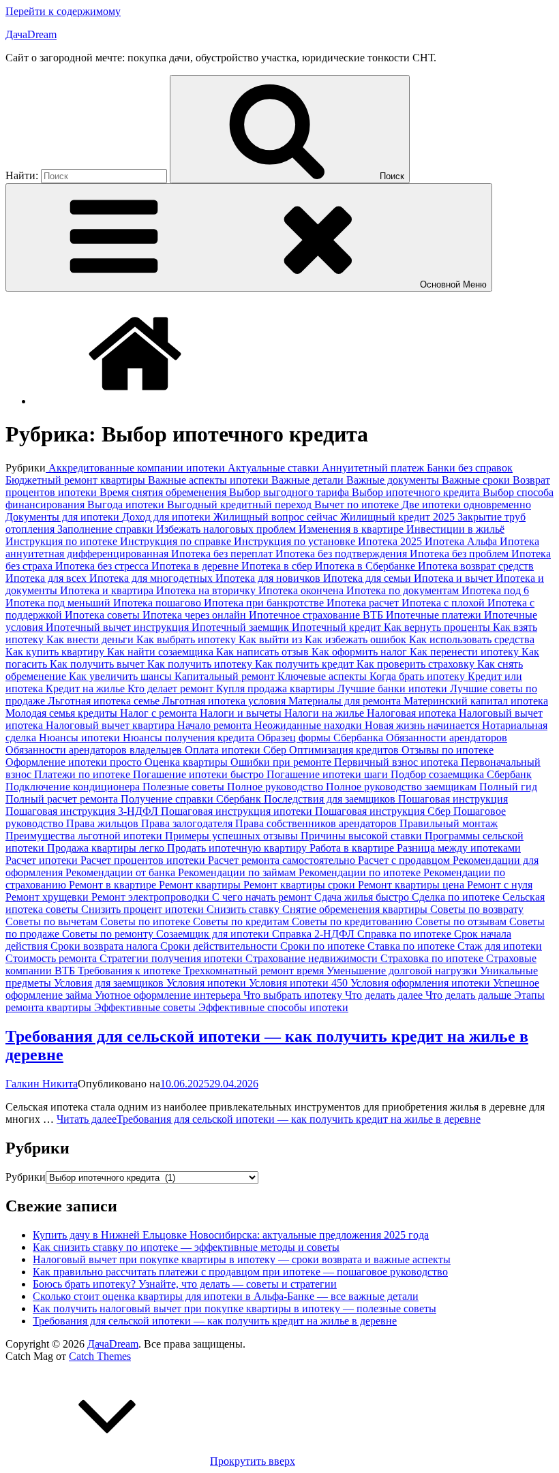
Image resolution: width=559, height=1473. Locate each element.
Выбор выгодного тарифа (290, 492)
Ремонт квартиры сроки (300, 884)
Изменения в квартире (352, 529)
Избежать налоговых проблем (227, 529)
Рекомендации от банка (121, 872)
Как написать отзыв (264, 651)
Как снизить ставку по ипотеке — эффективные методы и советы (186, 1247)
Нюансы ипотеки (81, 737)
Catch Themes (100, 1356)
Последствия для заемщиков (331, 799)
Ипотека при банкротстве (265, 602)
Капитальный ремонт (226, 676)
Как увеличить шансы (122, 676)
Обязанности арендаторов (446, 737)
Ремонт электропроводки (151, 897)
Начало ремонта (215, 725)
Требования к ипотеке (130, 970)
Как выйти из (272, 639)
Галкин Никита (41, 1083)
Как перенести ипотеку (466, 651)
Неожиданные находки (309, 725)
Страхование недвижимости (312, 958)
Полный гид (508, 786)
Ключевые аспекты (323, 676)
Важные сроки (477, 480)
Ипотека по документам (404, 590)
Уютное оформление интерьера (169, 995)
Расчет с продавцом (405, 860)
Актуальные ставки (275, 468)
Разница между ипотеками (459, 848)
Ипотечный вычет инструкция (119, 627)
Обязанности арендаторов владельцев (95, 750)
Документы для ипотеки (63, 517)
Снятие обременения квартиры (356, 909)
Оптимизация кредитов (345, 750)
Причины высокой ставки (363, 835)
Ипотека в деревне (196, 566)
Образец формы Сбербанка (321, 737)
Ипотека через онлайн (195, 615)
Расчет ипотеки (42, 860)
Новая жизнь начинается (423, 725)
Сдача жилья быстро (363, 897)
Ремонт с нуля (499, 884)
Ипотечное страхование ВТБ (317, 615)
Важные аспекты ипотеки (209, 480)
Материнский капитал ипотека (476, 701)
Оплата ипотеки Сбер (237, 750)
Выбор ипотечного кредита (417, 492)
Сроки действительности (220, 946)
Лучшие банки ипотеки (393, 688)
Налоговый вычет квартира (111, 725)
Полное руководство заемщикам (402, 786)
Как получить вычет (98, 664)
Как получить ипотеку (201, 664)
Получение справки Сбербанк (192, 799)
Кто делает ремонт (171, 688)
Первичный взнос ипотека (397, 762)
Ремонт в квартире (114, 884)
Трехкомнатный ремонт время (255, 970)
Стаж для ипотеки (499, 946)
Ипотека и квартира (108, 590)
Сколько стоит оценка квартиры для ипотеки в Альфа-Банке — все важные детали (226, 1296)
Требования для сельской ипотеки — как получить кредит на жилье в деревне (215, 1321)
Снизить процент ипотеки (144, 909)
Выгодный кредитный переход (240, 504)
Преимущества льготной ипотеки (85, 835)
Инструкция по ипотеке (62, 541)
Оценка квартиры (187, 762)
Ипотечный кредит (338, 627)
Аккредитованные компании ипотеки (137, 468)
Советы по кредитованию (353, 921)
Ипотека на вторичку (207, 590)
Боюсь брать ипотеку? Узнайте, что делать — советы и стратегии (185, 1284)
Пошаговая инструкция (453, 799)
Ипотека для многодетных (152, 578)
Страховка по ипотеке (433, 958)
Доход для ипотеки (167, 517)
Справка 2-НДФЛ (314, 934)
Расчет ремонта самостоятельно (283, 860)
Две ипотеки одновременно (466, 504)
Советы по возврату (477, 909)
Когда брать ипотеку (418, 676)
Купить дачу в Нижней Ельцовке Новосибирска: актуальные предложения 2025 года (231, 1235)
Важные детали (308, 480)
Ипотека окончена (302, 590)
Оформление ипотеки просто (75, 762)
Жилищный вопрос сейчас (276, 517)
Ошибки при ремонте (282, 762)
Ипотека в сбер (278, 566)
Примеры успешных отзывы (233, 835)
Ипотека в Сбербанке (366, 566)
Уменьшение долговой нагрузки (403, 970)
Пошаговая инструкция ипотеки (238, 811)
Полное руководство (276, 786)
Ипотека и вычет (455, 578)
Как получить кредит (306, 664)
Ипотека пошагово (158, 602)
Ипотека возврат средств (476, 566)
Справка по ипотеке (405, 934)
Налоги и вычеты (242, 713)
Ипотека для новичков (269, 578)
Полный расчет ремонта (63, 799)
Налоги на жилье (325, 713)
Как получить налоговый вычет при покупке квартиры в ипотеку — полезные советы (234, 1308)
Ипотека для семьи (368, 578)
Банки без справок (470, 468)
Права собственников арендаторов (317, 823)
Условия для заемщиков (110, 983)
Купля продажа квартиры (276, 688)
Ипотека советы (103, 615)
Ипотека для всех (47, 578)
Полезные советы (184, 786)
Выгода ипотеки (127, 504)
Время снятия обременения (164, 492)
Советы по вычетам (52, 921)
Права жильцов (103, 823)
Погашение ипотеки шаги (329, 774)
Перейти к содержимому (63, 11)
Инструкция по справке (177, 541)
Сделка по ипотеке (457, 897)
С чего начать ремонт (263, 897)
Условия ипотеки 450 (299, 983)
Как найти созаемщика (161, 651)
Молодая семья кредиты (62, 713)
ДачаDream (31, 34)
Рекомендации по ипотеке (361, 872)
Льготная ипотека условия (225, 701)
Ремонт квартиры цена (412, 884)
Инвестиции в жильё (455, 529)
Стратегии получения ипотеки (172, 958)
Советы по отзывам (462, 921)
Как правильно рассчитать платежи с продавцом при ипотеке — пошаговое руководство (240, 1271)
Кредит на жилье (86, 688)
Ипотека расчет (364, 602)
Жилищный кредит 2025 (398, 517)
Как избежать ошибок (357, 639)
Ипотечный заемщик (242, 627)
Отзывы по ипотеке (448, 750)
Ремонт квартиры (201, 884)
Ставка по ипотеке (412, 946)
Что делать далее (385, 995)
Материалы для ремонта (346, 701)
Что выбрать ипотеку (294, 995)
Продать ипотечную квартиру (238, 848)
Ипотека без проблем (460, 553)
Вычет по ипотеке (358, 504)
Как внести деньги (91, 639)
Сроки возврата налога (105, 946)
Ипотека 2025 (391, 541)
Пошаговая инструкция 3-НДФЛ (83, 811)
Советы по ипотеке (146, 921)
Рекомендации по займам (238, 872)
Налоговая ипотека (413, 713)
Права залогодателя (188, 823)
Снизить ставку (244, 909)
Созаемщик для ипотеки (214, 934)
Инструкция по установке (296, 541)
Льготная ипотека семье (105, 701)
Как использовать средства (471, 639)
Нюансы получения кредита (190, 737)
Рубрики (25, 1177)
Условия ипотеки (207, 983)
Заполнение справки (106, 529)
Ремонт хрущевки (48, 897)
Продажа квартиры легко (107, 848)
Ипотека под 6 (495, 590)
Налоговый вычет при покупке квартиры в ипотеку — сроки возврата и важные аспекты (242, 1259)
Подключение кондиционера (73, 786)
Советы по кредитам (242, 921)
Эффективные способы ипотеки (273, 1007)
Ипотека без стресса (103, 566)
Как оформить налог (361, 651)
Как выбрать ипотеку (187, 639)
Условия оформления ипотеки (421, 983)
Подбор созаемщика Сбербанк (461, 774)
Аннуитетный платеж (374, 468)
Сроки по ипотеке (323, 946)
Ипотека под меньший (59, 602)
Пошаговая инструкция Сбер (384, 811)
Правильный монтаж (448, 823)
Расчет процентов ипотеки (144, 860)
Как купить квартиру (56, 651)
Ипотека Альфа (462, 541)
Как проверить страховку (417, 664)
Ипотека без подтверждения (342, 553)
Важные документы (394, 480)
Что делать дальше (469, 995)
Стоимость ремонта (52, 958)
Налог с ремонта (160, 713)
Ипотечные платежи (435, 615)
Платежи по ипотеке (83, 774)
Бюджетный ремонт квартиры (76, 480)
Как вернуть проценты (438, 627)
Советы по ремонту (109, 934)
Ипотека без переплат (223, 553)
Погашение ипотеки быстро (200, 774)
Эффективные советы (146, 1007)
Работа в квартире (353, 848)
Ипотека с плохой (444, 602)
